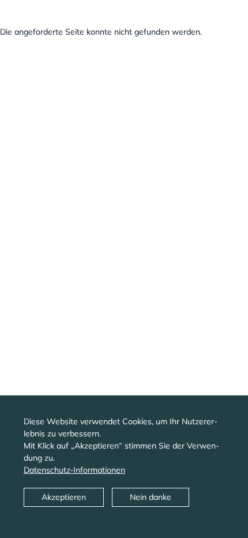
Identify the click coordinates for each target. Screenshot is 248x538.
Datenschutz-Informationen (74, 470)
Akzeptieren (64, 497)
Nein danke (150, 497)
